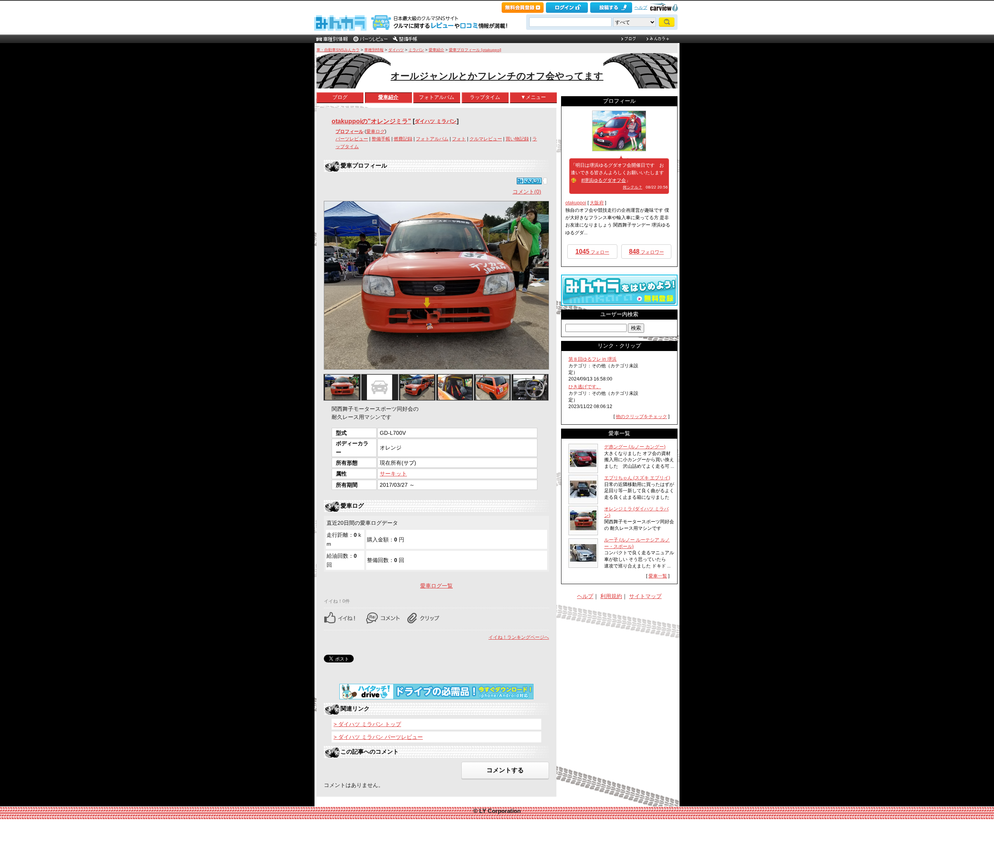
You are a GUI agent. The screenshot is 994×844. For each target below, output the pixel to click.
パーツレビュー (351, 139)
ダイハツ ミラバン (436, 121)
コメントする (505, 770)
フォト (459, 139)
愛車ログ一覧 (436, 586)
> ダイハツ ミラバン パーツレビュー (378, 737)
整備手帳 (381, 139)
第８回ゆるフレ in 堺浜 (592, 359)
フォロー (592, 251)
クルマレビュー (485, 139)
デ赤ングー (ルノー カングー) (635, 447)
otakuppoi (575, 203)
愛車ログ (375, 131)
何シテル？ (632, 187)
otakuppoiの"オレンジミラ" (371, 121)
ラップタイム (485, 97)
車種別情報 (374, 50)
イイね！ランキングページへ (518, 637)
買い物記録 (517, 139)
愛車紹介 (436, 50)
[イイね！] (529, 181)
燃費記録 (403, 139)
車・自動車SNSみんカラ (338, 50)
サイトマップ (645, 596)
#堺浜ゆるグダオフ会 (603, 180)
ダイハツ (396, 50)
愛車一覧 (657, 576)
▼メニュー (533, 97)
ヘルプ (640, 7)
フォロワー (646, 251)
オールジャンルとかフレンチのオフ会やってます (497, 76)
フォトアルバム (436, 97)
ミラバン (416, 50)
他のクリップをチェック (641, 416)
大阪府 (597, 203)
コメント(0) (527, 192)
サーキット (393, 473)
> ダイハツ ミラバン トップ (367, 724)
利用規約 (611, 596)
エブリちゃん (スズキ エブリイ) (637, 478)
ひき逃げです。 (584, 386)
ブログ (340, 97)
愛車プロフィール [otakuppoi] (475, 50)
